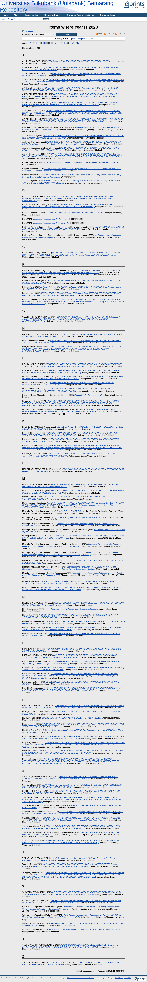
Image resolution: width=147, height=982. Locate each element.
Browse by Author (108, 15)
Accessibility (127, 978)
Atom (100, 34)
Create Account (14, 19)
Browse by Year (32, 15)
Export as (26, 34)
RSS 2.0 (121, 34)
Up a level (28, 32)
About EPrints (119, 978)
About (16, 15)
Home (5, 15)
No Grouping (87, 38)
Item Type (76, 38)
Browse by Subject (52, 15)
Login (3, 19)
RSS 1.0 (110, 34)
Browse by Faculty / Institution (80, 15)
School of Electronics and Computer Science (80, 978)
